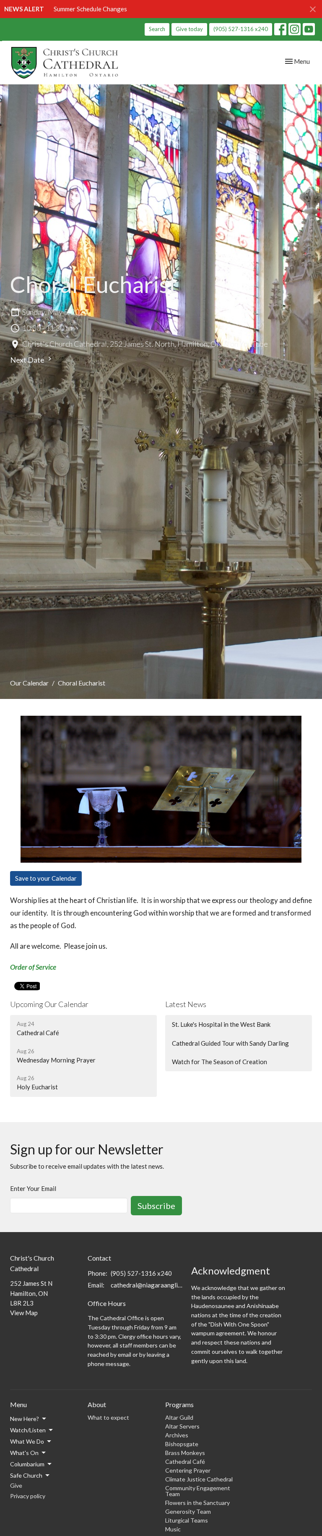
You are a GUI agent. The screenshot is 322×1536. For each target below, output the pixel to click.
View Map (24, 1312)
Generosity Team (188, 1511)
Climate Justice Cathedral (199, 1479)
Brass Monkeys (185, 1452)
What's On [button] (24, 1452)
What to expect (108, 1417)
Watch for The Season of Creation (219, 1061)
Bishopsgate (181, 1443)
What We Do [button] (27, 1441)
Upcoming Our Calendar (49, 1004)
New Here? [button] (24, 1418)
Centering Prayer (187, 1470)
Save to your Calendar (46, 878)
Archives (176, 1435)
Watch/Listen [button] (28, 1430)
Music (173, 1529)
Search (157, 29)
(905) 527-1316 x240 (240, 29)
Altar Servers (182, 1426)
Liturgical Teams (186, 1520)
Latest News (185, 1004)
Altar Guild (179, 1417)
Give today (189, 29)
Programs (179, 1404)
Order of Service (33, 967)
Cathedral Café (185, 1461)
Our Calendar (29, 683)
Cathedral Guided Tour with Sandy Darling (230, 1043)
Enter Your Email (33, 1188)
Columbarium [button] (27, 1464)
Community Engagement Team (197, 1490)
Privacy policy (27, 1495)
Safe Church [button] (26, 1475)
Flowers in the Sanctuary (197, 1502)
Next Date (28, 359)
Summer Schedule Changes (90, 9)
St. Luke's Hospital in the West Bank (221, 1024)
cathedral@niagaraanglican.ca (147, 1285)
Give (16, 1485)
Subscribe (156, 1206)
